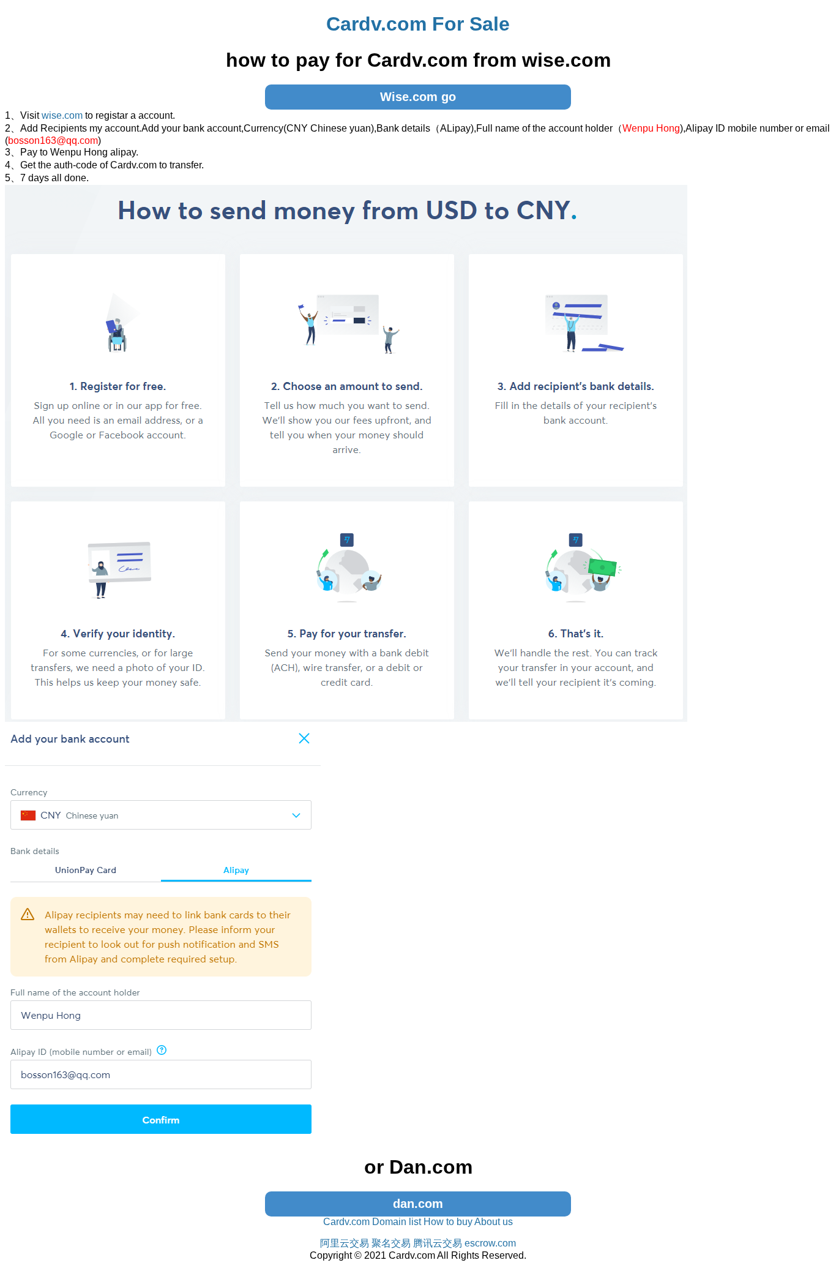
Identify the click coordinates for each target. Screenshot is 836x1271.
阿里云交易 (344, 1243)
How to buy (448, 1222)
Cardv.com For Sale (418, 24)
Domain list (396, 1222)
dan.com (418, 1203)
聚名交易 (391, 1243)
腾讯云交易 (437, 1243)
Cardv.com (346, 1222)
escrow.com (490, 1243)
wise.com (62, 115)
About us (493, 1222)
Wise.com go (418, 96)
